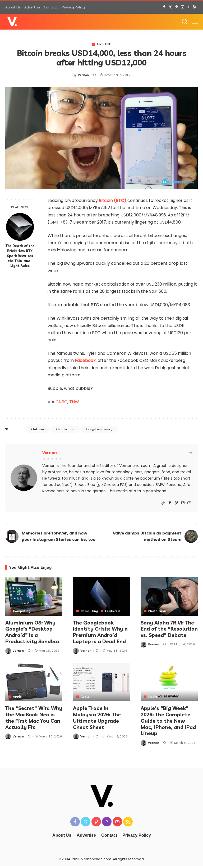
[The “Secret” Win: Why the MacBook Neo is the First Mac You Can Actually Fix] (33, 682)
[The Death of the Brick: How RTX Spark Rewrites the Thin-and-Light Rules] (20, 227)
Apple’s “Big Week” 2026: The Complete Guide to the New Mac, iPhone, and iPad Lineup (168, 720)
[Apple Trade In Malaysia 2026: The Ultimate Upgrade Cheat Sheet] (101, 682)
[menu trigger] (194, 22)
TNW (74, 402)
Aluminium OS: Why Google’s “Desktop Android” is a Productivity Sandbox (32, 632)
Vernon (83, 75)
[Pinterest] (176, 7)
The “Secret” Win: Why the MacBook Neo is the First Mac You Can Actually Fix (33, 717)
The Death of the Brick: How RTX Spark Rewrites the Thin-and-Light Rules (20, 256)
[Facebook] (164, 7)
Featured (112, 611)
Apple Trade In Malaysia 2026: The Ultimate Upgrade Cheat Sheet (97, 717)
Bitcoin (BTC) (112, 200)
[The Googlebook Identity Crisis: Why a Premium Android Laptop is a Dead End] (101, 596)
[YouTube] (189, 7)
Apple (17, 696)
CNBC (61, 402)
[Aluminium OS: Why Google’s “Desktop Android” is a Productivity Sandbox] (33, 596)
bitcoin (38, 429)
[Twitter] (170, 7)
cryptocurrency (100, 429)
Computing (21, 611)
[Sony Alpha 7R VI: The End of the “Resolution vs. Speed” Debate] (169, 596)
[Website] (163, 503)
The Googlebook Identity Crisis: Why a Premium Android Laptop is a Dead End (100, 632)
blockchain (66, 429)
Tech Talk (103, 44)
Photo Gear (157, 611)
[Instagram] (182, 7)
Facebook (85, 360)
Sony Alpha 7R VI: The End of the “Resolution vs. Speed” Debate (169, 628)
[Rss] (195, 7)
